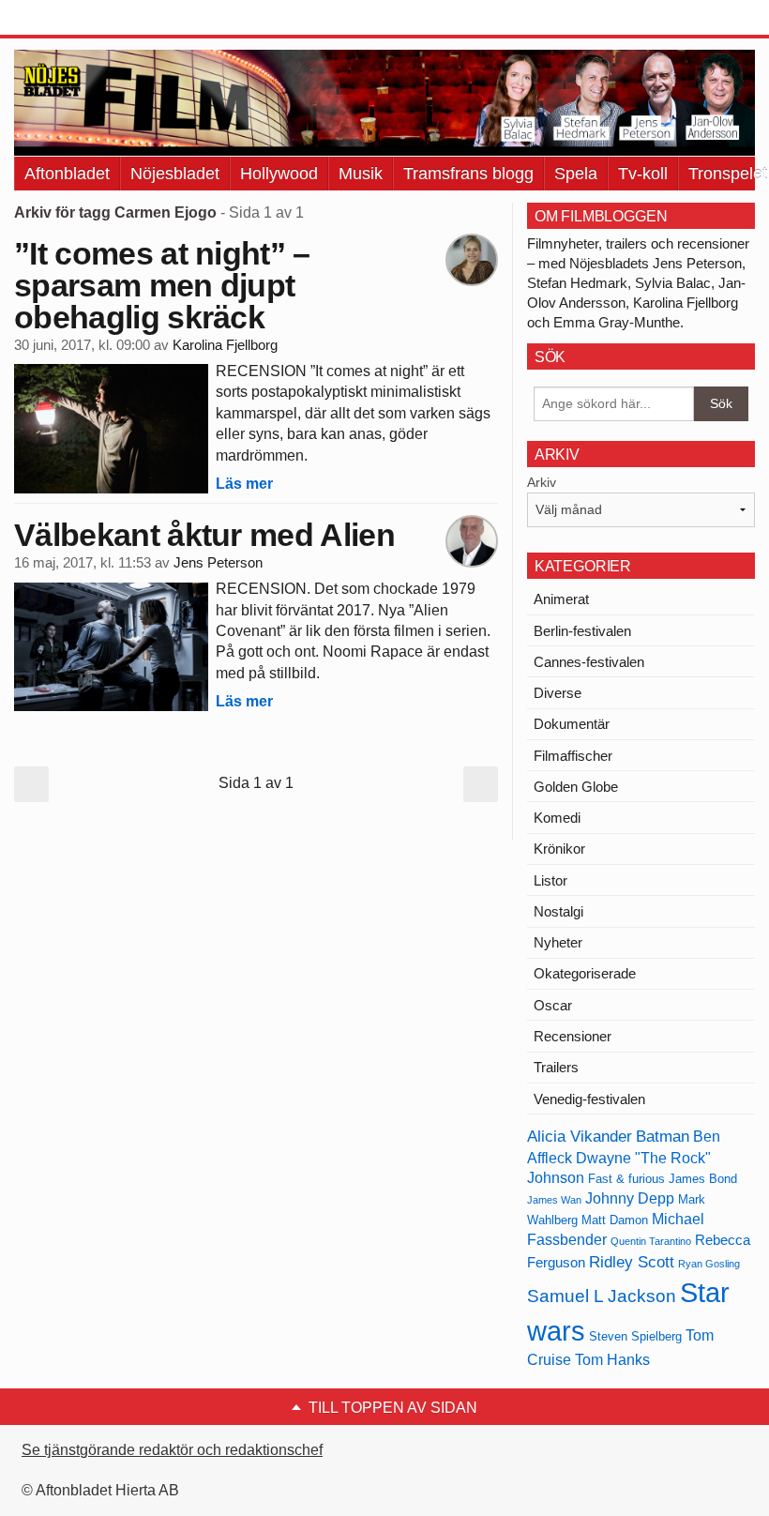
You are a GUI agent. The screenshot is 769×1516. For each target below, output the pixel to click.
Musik (361, 173)
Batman (662, 1136)
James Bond (703, 1179)
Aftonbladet (67, 173)
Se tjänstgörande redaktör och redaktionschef (172, 1450)
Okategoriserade (585, 973)
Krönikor (559, 849)
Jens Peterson (218, 562)
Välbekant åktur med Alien (204, 535)
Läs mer (244, 484)
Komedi (557, 818)
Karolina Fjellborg (225, 345)
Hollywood (279, 173)
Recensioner (572, 1036)
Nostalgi (558, 911)
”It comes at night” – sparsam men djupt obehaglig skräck (162, 285)
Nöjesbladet (174, 173)
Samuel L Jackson (601, 1296)
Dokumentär (572, 724)
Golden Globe (576, 787)
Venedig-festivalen (589, 1099)
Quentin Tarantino (651, 1241)
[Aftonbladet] (84, 18)
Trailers (556, 1067)
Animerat (561, 599)
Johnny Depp (629, 1198)
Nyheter (558, 942)
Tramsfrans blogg (468, 173)
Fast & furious (626, 1179)
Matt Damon (614, 1220)
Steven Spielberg (635, 1336)
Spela (575, 173)
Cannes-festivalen (589, 662)
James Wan (554, 1199)
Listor (550, 880)
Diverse (557, 693)
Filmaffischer (573, 756)
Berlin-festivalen (582, 631)
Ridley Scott (631, 1261)
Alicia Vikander (579, 1136)
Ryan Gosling (709, 1263)
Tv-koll (643, 173)
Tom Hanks (612, 1360)
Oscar (553, 1005)
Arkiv (541, 482)
